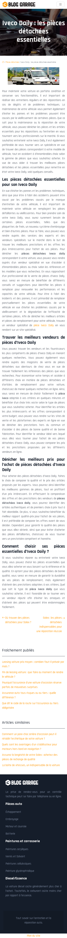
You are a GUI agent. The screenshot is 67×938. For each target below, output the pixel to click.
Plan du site (33, 936)
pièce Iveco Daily (44, 325)
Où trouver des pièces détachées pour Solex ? (18, 620)
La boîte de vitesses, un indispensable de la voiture (31, 765)
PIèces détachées (12, 62)
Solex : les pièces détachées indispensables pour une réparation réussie (49, 624)
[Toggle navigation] (60, 4)
